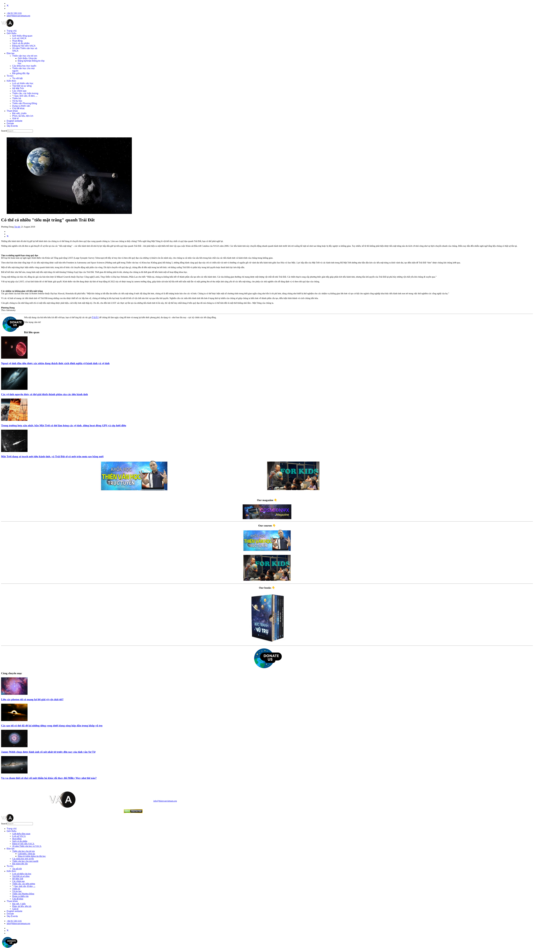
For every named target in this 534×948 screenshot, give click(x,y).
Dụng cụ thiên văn (21, 106)
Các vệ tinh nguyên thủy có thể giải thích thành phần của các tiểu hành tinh (44, 394)
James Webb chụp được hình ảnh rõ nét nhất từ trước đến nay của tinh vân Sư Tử (48, 751)
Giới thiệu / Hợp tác (27, 58)
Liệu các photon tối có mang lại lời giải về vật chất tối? (32, 699)
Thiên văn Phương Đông (24, 103)
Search (4, 131)
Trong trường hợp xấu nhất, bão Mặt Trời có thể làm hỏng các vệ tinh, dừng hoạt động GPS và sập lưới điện (63, 425)
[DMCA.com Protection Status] (133, 812)
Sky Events (12, 126)
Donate (10, 123)
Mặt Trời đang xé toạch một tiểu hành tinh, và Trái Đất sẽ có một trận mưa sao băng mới (52, 456)
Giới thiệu (11, 33)
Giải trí (15, 118)
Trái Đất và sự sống (22, 86)
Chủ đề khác (18, 108)
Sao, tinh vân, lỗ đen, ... (25, 96)
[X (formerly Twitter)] (8, 236)
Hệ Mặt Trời (18, 88)
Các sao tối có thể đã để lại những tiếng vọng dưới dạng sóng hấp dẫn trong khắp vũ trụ (51, 725)
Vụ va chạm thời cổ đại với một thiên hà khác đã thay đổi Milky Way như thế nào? (49, 778)
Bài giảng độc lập (20, 73)
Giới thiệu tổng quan (22, 36)
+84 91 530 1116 (14, 13)
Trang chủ (12, 31)
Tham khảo (12, 111)
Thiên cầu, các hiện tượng (25, 93)
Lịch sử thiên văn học (22, 83)
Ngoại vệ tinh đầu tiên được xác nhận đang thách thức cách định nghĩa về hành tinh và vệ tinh (55, 363)
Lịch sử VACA (19, 38)
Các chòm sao (19, 91)
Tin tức (10, 76)
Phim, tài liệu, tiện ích (22, 116)
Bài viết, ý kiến (19, 113)
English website (14, 121)
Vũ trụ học (17, 101)
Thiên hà (16, 98)
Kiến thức (11, 81)
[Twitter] (8, 6)
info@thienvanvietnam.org (18, 15)
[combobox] (20, 130)
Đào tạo (10, 53)
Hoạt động (17, 41)
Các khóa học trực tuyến (24, 66)
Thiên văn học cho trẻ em (24, 56)
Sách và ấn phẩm (20, 43)
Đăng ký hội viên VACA (23, 46)
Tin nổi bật (17, 78)
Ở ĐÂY (95, 317)
